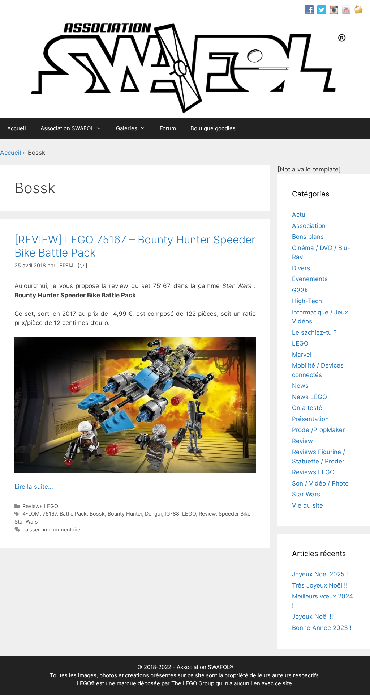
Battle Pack (73, 513)
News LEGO (309, 397)
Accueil (16, 128)
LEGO (189, 513)
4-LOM (31, 513)
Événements (310, 279)
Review (207, 513)
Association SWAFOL (67, 128)
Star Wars (26, 521)
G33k (300, 290)
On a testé (307, 407)
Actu (298, 214)
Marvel (301, 354)
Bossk (97, 513)
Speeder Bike (234, 513)
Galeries (126, 128)
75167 (50, 513)
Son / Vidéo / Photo (320, 483)
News (300, 385)
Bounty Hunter (125, 513)
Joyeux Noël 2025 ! (320, 574)
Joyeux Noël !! (312, 616)
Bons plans (308, 236)
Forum (168, 128)
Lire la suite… (33, 486)
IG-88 (172, 513)
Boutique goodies (213, 128)
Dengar (153, 513)
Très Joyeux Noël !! (320, 585)
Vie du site (307, 505)
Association (309, 225)
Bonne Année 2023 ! (322, 627)
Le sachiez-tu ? (314, 332)
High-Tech (307, 301)
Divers (301, 268)
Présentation (310, 419)
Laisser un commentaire (51, 529)
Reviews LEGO (40, 506)
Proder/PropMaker (318, 429)
